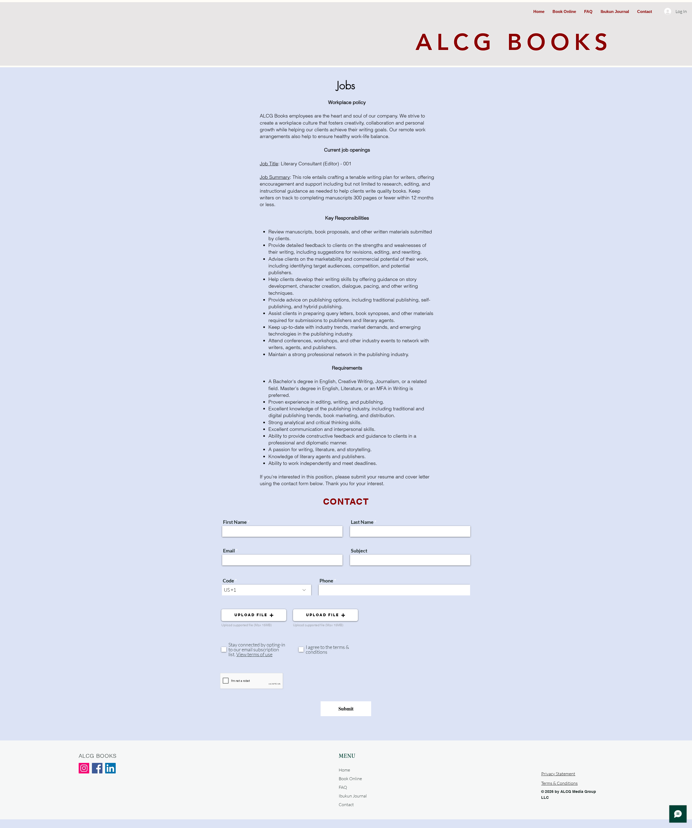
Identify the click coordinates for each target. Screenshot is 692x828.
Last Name (362, 521)
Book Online (350, 778)
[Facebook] (97, 768)
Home (344, 770)
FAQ (343, 787)
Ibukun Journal (353, 796)
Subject (359, 550)
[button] (253, 615)
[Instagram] (84, 768)
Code (228, 580)
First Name (235, 521)
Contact (346, 804)
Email (229, 550)
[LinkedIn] (110, 768)
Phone (326, 580)
